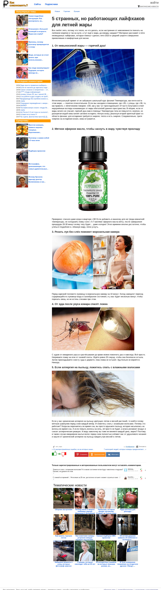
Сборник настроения (63, 509)
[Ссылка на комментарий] (53, 473)
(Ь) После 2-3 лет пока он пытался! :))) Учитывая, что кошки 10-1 (45, 112)
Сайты (37, 4)
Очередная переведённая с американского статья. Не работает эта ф (47, 103)
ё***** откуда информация (30, 92)
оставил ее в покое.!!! (28, 114)
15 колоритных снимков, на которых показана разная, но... (106, 564)
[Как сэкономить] (15, 7)
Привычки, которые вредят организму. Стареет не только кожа (106, 511)
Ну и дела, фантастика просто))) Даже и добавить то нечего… (44, 117)
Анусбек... (131, 477)
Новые (57, 11)
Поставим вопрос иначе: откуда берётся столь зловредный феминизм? (48, 108)
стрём (22, 101)
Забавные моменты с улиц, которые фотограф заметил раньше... (63, 565)
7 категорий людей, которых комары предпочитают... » (125, 449)
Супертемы (22, 120)
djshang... (131, 469)
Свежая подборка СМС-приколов (106, 537)
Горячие (67, 11)
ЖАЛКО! (23, 105)
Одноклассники (99, 454)
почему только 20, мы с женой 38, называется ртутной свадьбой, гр (46, 94)
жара (60, 446)
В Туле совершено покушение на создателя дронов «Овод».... (127, 564)
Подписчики (51, 4)
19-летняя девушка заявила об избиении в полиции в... (127, 538)
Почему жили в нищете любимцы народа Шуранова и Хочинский (85, 511)
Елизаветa (142, 446)
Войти (154, 2)
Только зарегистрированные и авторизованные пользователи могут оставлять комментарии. (96, 465)
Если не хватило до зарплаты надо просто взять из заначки (43, 87)
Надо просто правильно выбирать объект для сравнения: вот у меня (47, 85)
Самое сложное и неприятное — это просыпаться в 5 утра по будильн (47, 90)
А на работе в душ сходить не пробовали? (36, 96)
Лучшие (77, 11)
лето (57, 446)
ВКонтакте (115, 454)
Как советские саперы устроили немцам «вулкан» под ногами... (84, 538)
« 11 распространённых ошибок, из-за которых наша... (73, 449)
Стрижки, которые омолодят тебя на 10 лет (85, 563)
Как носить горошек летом (63, 537)
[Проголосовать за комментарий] (141, 471)
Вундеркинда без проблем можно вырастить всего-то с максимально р (47, 99)
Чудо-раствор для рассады (127, 510)
